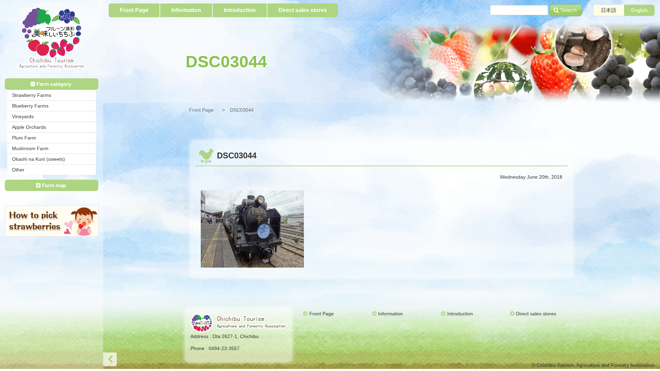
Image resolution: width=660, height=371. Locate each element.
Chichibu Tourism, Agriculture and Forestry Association (52, 38)
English (639, 10)
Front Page (201, 110)
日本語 (608, 10)
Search (568, 10)
